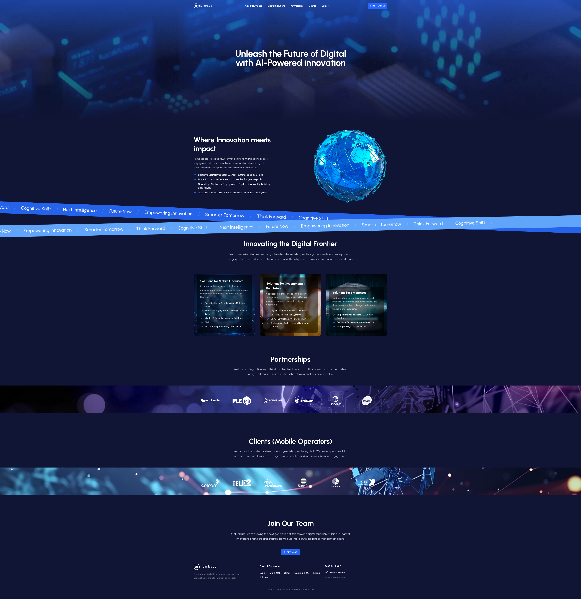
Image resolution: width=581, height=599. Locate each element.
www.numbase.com (335, 577)
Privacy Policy (311, 589)
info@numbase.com (335, 572)
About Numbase (253, 6)
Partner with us (377, 6)
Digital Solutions (276, 6)
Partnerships (296, 6)
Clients (312, 6)
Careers (326, 6)
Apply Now (290, 552)
